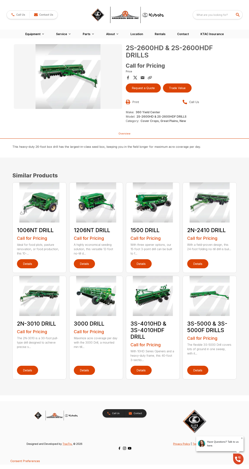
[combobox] (217, 14)
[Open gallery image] (68, 76)
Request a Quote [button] (143, 88)
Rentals (160, 34)
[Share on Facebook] (128, 77)
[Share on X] (135, 77)
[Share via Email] (142, 77)
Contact (183, 34)
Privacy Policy (181, 443)
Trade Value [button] (177, 88)
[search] (238, 15)
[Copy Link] (150, 77)
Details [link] (27, 264)
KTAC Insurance (212, 34)
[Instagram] (124, 448)
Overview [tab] (124, 133)
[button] (18, 14)
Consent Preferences (25, 461)
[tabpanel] (68, 77)
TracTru (67, 443)
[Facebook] (119, 448)
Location (137, 34)
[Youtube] (129, 448)
